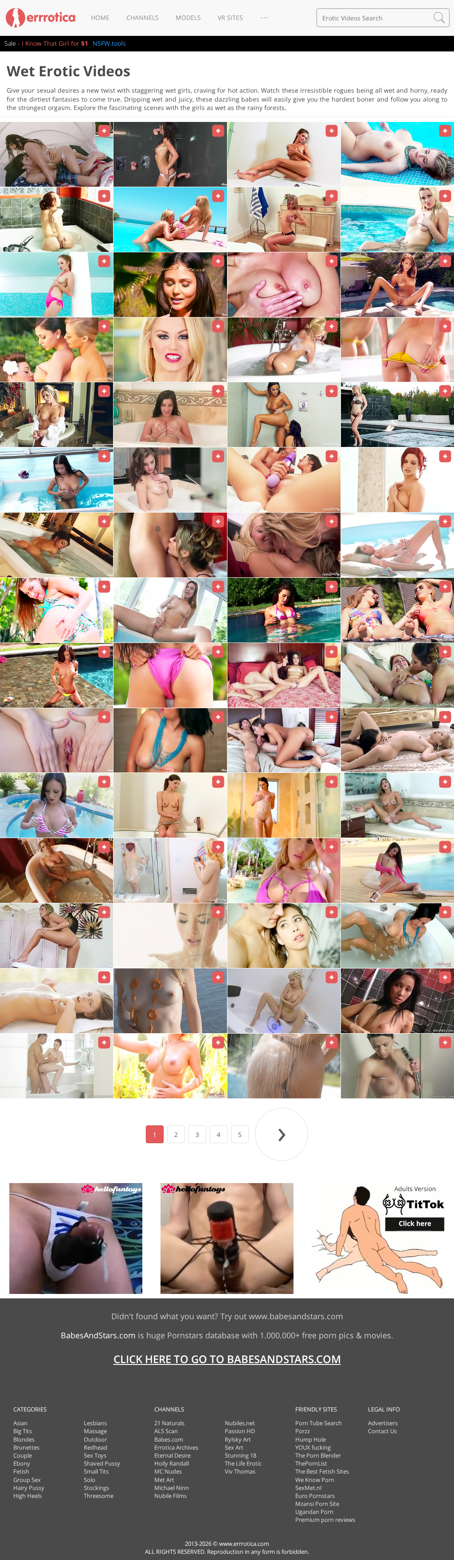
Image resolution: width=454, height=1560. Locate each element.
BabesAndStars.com (98, 1335)
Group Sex (27, 1480)
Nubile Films (170, 1496)
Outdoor (95, 1439)
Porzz (302, 1431)
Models (188, 17)
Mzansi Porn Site (317, 1504)
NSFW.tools (109, 43)
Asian (20, 1423)
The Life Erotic (243, 1463)
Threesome (99, 1496)
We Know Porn (314, 1480)
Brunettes (26, 1447)
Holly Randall (171, 1463)
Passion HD (240, 1431)
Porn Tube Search (318, 1423)
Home (100, 17)
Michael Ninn (171, 1488)
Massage (95, 1431)
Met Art (164, 1480)
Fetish (21, 1471)
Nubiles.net (240, 1423)
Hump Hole (310, 1439)
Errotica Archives (176, 1447)
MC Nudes (168, 1471)
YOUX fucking (313, 1447)
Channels (142, 17)
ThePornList (311, 1463)
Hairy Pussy (28, 1488)
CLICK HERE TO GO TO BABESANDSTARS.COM (227, 1359)
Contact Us (382, 1431)
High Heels (27, 1496)
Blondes (24, 1439)
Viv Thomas (240, 1471)
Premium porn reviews (325, 1520)
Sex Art (234, 1447)
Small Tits (96, 1471)
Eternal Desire (172, 1455)
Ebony (21, 1463)
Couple (22, 1455)
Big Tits (22, 1431)
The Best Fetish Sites (322, 1471)
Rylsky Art (238, 1439)
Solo (89, 1480)
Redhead (95, 1447)
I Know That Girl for (55, 43)
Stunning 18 (240, 1455)
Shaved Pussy (102, 1463)
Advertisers (383, 1423)
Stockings (96, 1488)
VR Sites (230, 17)
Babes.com (168, 1439)
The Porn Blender (318, 1455)
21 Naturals (169, 1423)
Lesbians (95, 1423)
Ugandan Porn (314, 1512)
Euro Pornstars (315, 1496)
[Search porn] (439, 17)
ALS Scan (166, 1431)
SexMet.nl (308, 1488)
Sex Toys (95, 1455)
